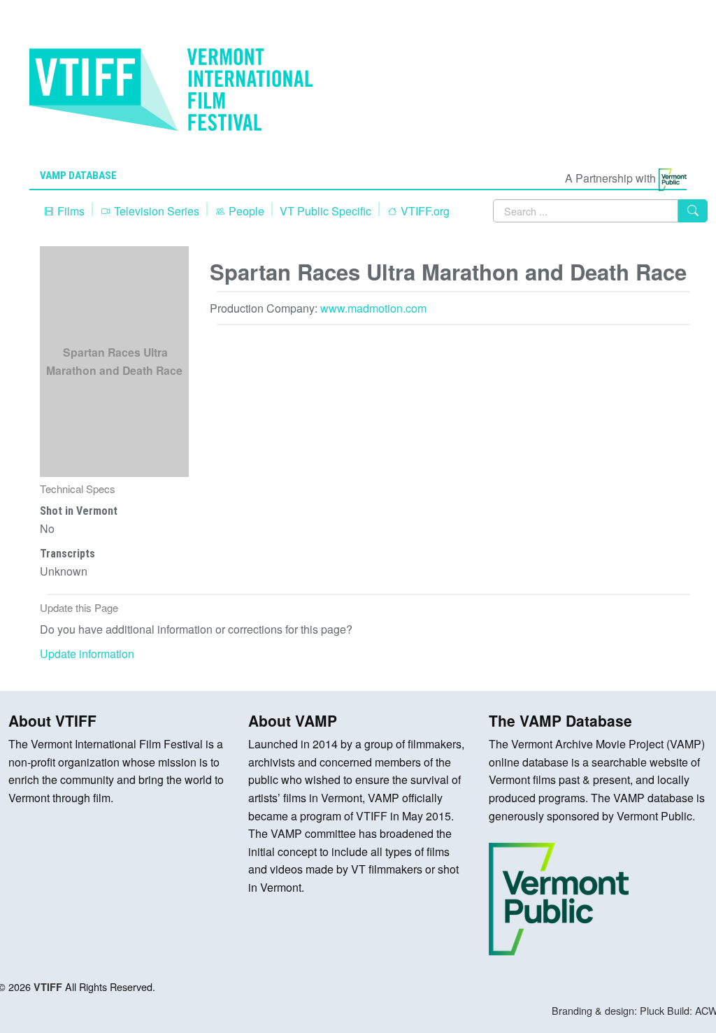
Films (70, 211)
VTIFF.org (424, 211)
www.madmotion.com (373, 308)
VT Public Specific (325, 211)
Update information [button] (87, 654)
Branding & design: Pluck (608, 1010)
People (245, 211)
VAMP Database (78, 175)
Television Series (155, 211)
